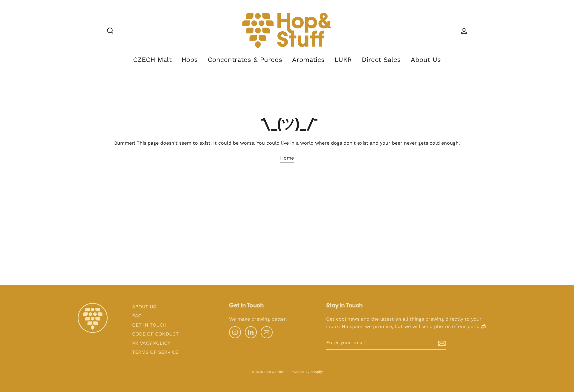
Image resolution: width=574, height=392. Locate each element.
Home (287, 158)
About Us (426, 59)
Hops (189, 59)
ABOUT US (144, 307)
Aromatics (308, 59)
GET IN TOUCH (149, 325)
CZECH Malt (152, 59)
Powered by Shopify (307, 372)
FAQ (137, 315)
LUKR (343, 59)
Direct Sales (381, 59)
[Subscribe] (437, 343)
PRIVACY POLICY (151, 343)
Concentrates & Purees (245, 59)
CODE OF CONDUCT (155, 334)
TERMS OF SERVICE (155, 352)
